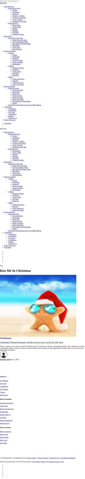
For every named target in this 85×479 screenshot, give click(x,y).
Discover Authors (10, 177)
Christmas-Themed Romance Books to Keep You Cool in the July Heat (31, 342)
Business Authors (18, 193)
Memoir (15, 154)
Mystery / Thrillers (18, 141)
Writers (10, 203)
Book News (8, 162)
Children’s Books (18, 160)
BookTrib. (3, 3)
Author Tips (4, 406)
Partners (11, 242)
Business (15, 156)
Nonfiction (15, 138)
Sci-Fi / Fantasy (17, 145)
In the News (16, 173)
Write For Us (12, 244)
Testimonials (4, 412)
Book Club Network (6, 409)
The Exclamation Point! (20, 167)
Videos (14, 229)
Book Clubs (4, 434)
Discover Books (9, 212)
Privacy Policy (31, 458)
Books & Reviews (14, 134)
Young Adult (16, 153)
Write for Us (4, 395)
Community (8, 232)
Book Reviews (9, 132)
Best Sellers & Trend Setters (21, 169)
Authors (11, 179)
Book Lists (16, 219)
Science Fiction (17, 186)
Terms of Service (43, 458)
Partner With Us (5, 415)
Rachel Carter (5, 359)
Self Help (15, 158)
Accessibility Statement (67, 458)
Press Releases (17, 175)
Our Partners (4, 389)
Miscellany (16, 171)
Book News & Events (15, 164)
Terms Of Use (54, 458)
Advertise (3, 418)
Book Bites (16, 218)
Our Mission (12, 236)
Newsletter (7, 247)
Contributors (12, 240)
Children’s (15, 195)
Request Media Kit (6, 420)
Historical (15, 201)
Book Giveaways (10, 245)
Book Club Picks (18, 225)
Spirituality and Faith (19, 147)
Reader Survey (5, 423)
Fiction (14, 136)
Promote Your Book (6, 403)
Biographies (16, 151)
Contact (2, 392)
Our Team (11, 238)
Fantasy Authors (17, 188)
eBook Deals (4, 437)
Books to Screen (17, 223)
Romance (15, 140)
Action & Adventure (19, 143)
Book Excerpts (17, 221)
